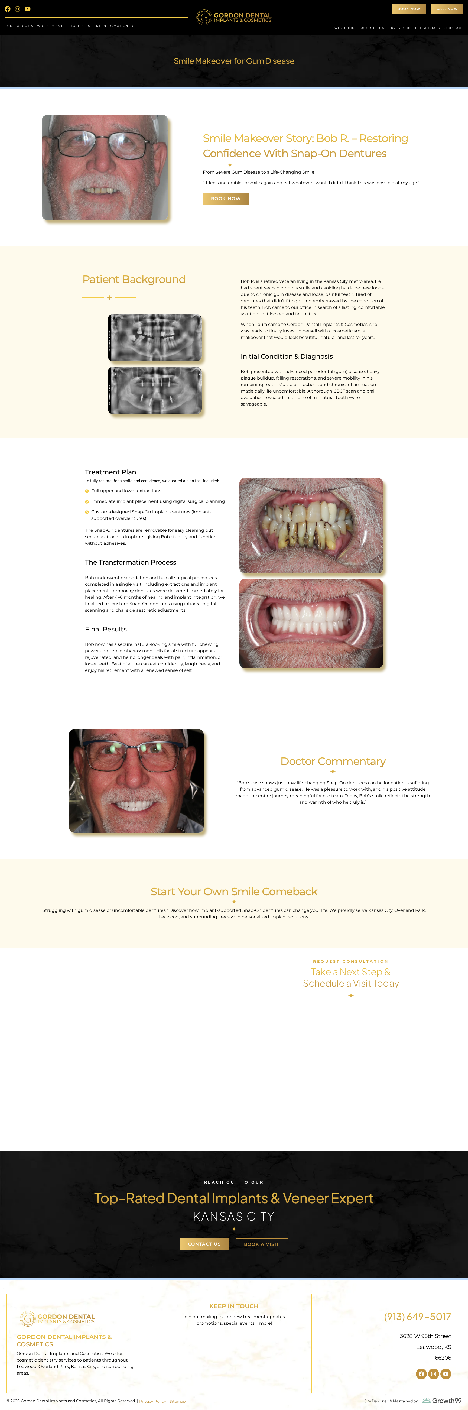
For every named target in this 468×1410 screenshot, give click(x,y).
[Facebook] (8, 9)
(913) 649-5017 (417, 1316)
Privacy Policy (152, 1401)
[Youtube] (28, 9)
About (23, 26)
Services (40, 26)
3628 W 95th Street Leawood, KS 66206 (425, 1347)
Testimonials (426, 28)
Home (10, 26)
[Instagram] (18, 9)
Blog (407, 28)
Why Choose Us (350, 28)
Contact (454, 28)
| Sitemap (176, 1401)
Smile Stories (70, 26)
